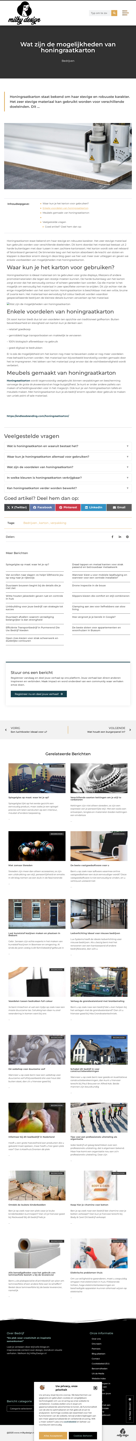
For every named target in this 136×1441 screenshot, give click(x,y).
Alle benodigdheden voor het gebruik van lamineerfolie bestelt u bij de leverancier (31, 1273)
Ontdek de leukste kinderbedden (27, 1204)
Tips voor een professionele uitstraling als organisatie (93, 1138)
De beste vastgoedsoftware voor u (89, 865)
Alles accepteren (53, 1435)
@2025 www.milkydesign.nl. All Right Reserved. (30, 1432)
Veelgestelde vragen (54, 222)
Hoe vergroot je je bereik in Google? (94, 616)
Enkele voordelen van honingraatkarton (65, 208)
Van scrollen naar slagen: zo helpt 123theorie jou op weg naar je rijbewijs (34, 576)
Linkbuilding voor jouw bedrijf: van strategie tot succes (34, 608)
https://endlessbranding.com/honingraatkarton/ (38, 416)
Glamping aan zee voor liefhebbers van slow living (98, 608)
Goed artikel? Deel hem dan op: (63, 226)
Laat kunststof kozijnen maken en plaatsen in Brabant (34, 934)
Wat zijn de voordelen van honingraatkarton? (68, 467)
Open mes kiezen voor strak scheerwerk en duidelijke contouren (32, 639)
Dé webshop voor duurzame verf (26, 1069)
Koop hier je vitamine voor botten (89, 1204)
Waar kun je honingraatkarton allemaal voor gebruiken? (68, 456)
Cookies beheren (83, 1435)
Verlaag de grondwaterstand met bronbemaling (97, 1001)
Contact (96, 1358)
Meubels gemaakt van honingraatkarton (66, 212)
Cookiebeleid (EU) (100, 1363)
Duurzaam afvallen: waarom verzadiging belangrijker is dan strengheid (30, 618)
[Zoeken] (114, 13)
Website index (99, 1378)
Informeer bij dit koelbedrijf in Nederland (31, 1137)
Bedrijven (68, 60)
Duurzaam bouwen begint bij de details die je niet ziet (33, 587)
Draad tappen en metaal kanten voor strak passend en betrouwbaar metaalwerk (97, 566)
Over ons (96, 1339)
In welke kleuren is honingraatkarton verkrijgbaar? (68, 477)
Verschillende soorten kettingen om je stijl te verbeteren (95, 798)
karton (43, 523)
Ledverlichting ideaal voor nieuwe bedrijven (95, 933)
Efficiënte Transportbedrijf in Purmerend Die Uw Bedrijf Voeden (33, 629)
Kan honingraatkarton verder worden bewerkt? (68, 488)
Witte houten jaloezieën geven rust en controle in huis (34, 597)
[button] (95, 1388)
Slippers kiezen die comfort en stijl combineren (101, 595)
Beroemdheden (99, 1368)
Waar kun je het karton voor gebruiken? (66, 203)
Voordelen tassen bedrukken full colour (30, 1001)
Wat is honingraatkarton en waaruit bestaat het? (68, 446)
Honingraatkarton (18, 380)
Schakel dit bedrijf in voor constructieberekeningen (84, 1070)
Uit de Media (98, 1373)
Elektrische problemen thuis (86, 1272)
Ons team (97, 1343)
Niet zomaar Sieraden (20, 865)
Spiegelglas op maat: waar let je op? (27, 564)
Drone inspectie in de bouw (89, 585)
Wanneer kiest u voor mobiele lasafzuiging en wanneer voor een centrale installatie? (99, 576)
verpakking (58, 523)
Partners (96, 1348)
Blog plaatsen (98, 1353)
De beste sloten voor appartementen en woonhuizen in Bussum (96, 629)
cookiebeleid (70, 1421)
